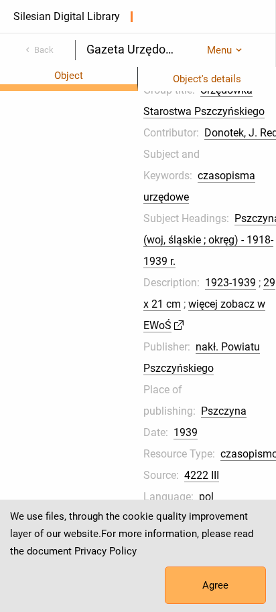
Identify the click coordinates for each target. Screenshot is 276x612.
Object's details (207, 79)
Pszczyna (224, 411)
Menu (219, 50)
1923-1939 (230, 282)
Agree (215, 585)
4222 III (201, 475)
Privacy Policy (105, 551)
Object (68, 76)
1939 (186, 432)
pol (206, 496)
